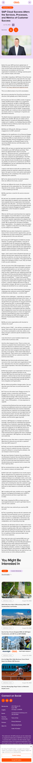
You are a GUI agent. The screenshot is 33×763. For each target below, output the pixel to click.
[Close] (31, 746)
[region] (16, 753)
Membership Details (17, 725)
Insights (4, 710)
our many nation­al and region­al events (17, 87)
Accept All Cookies (16, 760)
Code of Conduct (16, 728)
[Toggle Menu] (29, 2)
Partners (4, 722)
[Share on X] (16, 30)
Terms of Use (15, 718)
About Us (4, 726)
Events (3, 713)
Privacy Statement (16, 721)
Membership (5, 706)
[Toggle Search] (3, 2)
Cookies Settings (16, 755)
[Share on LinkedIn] (11, 30)
